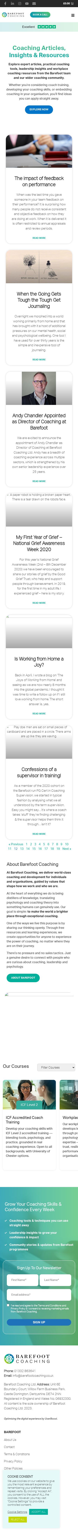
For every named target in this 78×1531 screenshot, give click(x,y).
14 (28, 848)
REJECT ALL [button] (18, 1519)
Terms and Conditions (50, 1305)
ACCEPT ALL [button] (38, 1511)
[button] (72, 15)
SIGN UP (39, 1322)
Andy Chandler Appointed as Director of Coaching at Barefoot (39, 422)
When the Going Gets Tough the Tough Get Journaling (39, 300)
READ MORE (39, 238)
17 (46, 848)
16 (40, 848)
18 (52, 848)
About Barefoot (23, 978)
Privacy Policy (18, 1308)
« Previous (16, 844)
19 (58, 848)
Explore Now (39, 109)
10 (66, 844)
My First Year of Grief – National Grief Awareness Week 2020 (39, 543)
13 (21, 848)
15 (34, 848)
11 (9, 848)
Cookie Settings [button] (17, 1512)
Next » (66, 848)
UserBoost (51, 1419)
